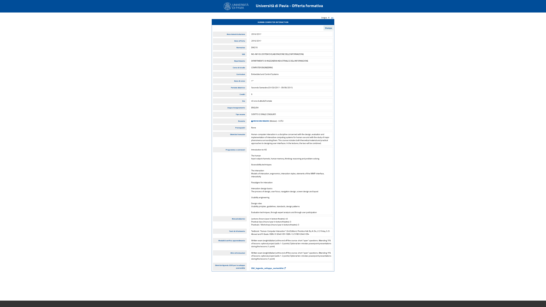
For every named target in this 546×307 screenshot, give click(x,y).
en (332, 17)
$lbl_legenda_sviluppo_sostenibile (267, 268)
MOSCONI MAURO (261, 120)
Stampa (328, 27)
